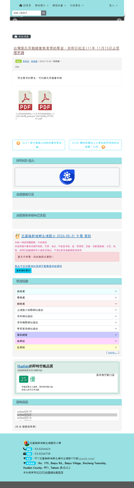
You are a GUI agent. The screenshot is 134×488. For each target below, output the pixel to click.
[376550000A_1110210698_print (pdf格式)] (25, 100)
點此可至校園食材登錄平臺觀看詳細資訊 (38, 266)
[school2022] (67, 414)
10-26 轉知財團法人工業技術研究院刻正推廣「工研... (95, 144)
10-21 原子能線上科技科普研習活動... (41, 144)
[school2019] (67, 411)
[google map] (86, 458)
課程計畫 (57, 5)
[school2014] (67, 418)
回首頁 (27, 5)
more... (112, 352)
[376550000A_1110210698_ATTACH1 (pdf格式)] (45, 100)
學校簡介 (40, 5)
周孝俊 (26, 61)
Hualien (23, 366)
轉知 (18, 61)
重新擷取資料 (23, 270)
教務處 (34, 61)
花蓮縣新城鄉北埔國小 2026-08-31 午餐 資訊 (56, 235)
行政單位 (75, 5)
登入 (111, 5)
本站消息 (23, 36)
